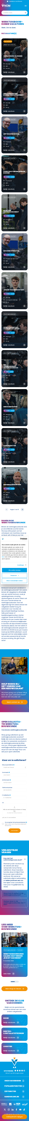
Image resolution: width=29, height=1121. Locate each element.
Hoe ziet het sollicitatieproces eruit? (12, 859)
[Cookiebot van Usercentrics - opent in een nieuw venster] (20, 539)
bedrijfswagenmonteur (9, 615)
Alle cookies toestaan (15, 570)
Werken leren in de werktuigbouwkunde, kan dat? (13, 903)
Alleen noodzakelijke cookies (14, 580)
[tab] (13, 981)
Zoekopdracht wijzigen (14, 1117)
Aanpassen (13, 575)
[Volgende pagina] (22, 509)
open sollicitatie (14, 695)
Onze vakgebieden (12, 1081)
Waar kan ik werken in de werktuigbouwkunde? (13, 894)
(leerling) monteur (17, 611)
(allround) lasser (7, 613)
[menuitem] (14, 13)
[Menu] (26, 6)
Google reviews (19, 1073)
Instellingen (20, 565)
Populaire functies (13, 1086)
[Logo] (5, 5)
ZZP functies (10, 1091)
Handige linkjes (11, 1097)
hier (3, 557)
